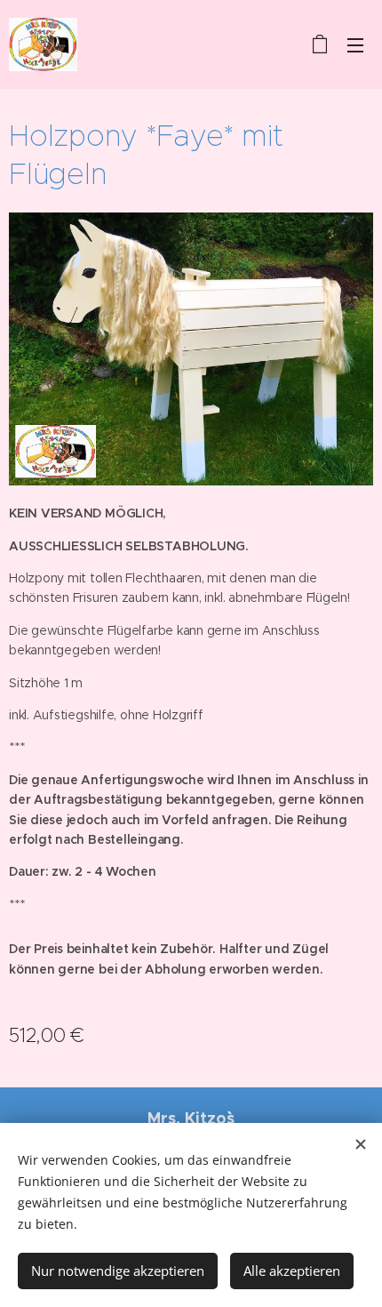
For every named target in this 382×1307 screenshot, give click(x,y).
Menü (355, 44)
